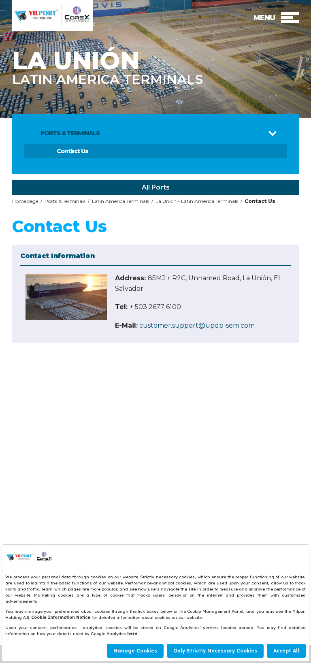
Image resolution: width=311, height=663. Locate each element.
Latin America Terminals (120, 201)
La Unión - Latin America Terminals (197, 201)
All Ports (156, 187)
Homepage (25, 201)
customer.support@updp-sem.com (197, 325)
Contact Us (72, 151)
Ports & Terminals (65, 201)
